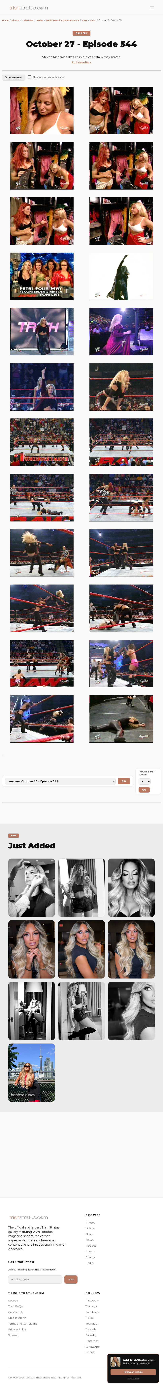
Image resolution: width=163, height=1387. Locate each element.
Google (90, 1352)
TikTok (89, 1317)
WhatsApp (92, 1346)
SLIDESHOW (15, 77)
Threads (90, 1329)
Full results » (81, 62)
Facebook (92, 1312)
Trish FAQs (15, 1306)
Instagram (92, 1300)
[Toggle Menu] (152, 8)
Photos (90, 1222)
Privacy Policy (17, 1329)
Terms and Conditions (22, 1323)
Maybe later (133, 1378)
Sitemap (13, 1335)
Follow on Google (133, 1372)
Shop (89, 1234)
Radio (89, 1262)
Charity (90, 1257)
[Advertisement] (81, 1154)
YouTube (91, 1323)
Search (13, 1300)
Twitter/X (91, 1306)
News (89, 1239)
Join (71, 1279)
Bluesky (90, 1335)
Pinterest (91, 1340)
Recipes (90, 1245)
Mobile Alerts (17, 1317)
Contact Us (15, 1312)
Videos (90, 1228)
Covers (90, 1251)
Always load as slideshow (48, 77)
